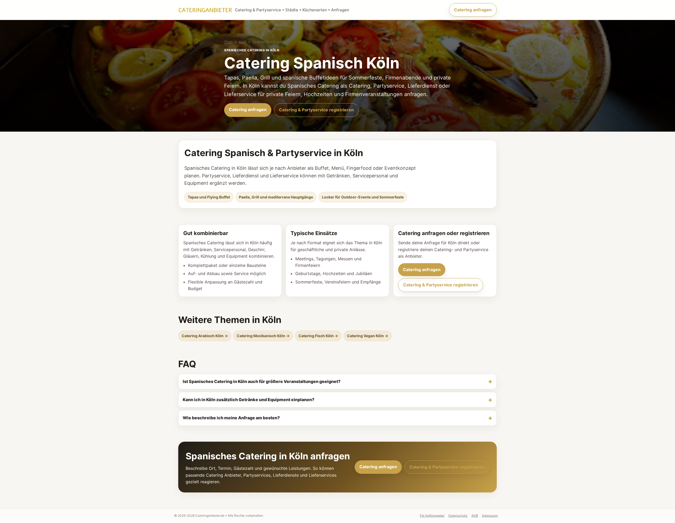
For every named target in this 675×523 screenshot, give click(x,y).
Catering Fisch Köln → (318, 335)
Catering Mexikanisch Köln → (263, 335)
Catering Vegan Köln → (367, 335)
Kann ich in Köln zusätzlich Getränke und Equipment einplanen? (248, 399)
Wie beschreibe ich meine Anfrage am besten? (231, 417)
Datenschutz (458, 515)
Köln (242, 41)
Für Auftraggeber (432, 515)
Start (228, 41)
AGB (474, 515)
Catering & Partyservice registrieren (316, 109)
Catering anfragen (473, 9)
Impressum (490, 515)
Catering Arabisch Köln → (205, 335)
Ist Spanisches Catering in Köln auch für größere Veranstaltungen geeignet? (261, 381)
